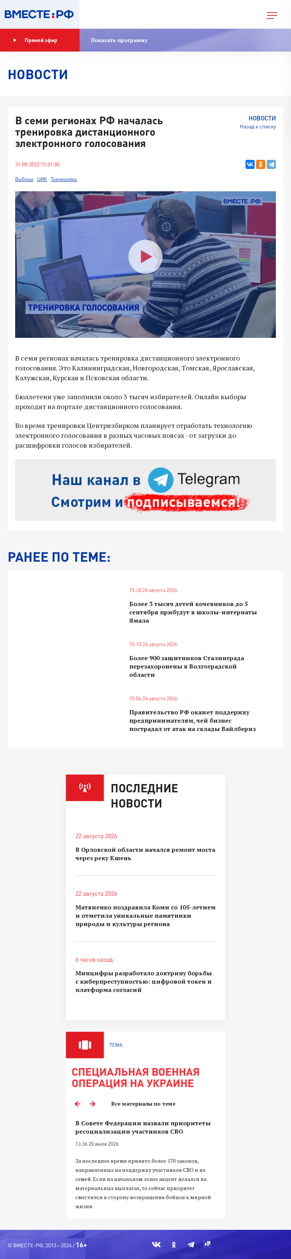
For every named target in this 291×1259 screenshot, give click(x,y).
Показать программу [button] (119, 40)
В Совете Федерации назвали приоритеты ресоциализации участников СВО (143, 1127)
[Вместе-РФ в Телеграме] (191, 1244)
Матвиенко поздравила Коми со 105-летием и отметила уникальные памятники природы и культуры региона (145, 915)
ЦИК (42, 179)
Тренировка (64, 179)
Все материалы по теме (143, 1103)
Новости (262, 118)
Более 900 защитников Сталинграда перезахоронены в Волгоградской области (186, 666)
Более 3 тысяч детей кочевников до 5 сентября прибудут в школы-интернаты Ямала (193, 612)
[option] (145, 1164)
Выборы (24, 179)
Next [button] (92, 1103)
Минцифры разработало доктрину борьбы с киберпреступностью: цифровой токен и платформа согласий (143, 981)
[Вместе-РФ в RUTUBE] (206, 1244)
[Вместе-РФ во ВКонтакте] (156, 1244)
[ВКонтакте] (250, 164)
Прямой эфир (41, 40)
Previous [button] (77, 1103)
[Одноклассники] (260, 164)
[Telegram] (271, 164)
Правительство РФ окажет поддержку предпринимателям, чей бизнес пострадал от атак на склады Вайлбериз (192, 720)
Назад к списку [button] (258, 126)
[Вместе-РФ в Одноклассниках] (174, 1244)
